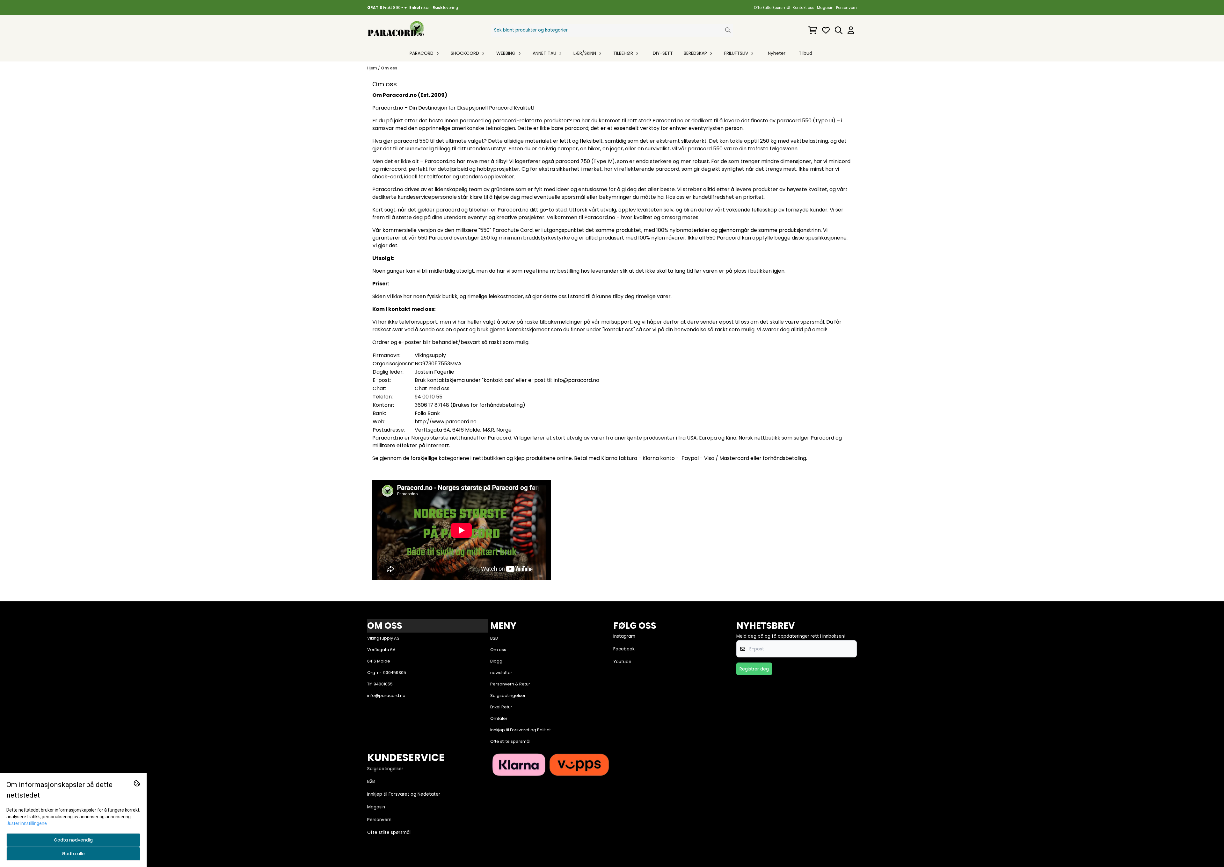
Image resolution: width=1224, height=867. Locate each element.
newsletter (501, 672)
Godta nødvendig (73, 840)
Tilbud (805, 53)
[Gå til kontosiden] (851, 30)
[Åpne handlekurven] (813, 30)
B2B (494, 638)
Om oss (389, 68)
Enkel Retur (501, 707)
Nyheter (776, 53)
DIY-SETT (663, 53)
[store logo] (395, 30)
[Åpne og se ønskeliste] (826, 30)
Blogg (496, 661)
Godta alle (73, 853)
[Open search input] (838, 30)
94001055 (383, 684)
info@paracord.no (576, 380)
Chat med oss (432, 388)
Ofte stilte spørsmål (510, 741)
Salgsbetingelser (508, 695)
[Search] (728, 30)
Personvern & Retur (510, 684)
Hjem (372, 68)
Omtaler (498, 718)
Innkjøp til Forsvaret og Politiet (520, 730)
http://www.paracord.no (446, 421)
